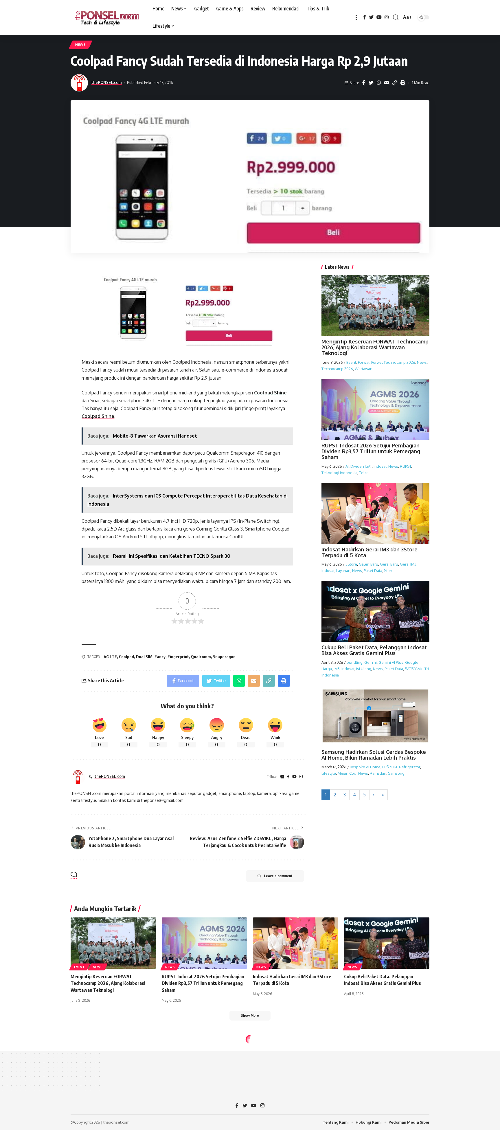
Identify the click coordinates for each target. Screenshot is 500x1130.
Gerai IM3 (408, 564)
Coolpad (126, 656)
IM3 (337, 668)
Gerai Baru (389, 564)
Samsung (396, 773)
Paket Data (373, 570)
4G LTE (110, 656)
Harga (326, 668)
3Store (351, 564)
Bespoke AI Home (365, 767)
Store (389, 570)
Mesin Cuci (347, 773)
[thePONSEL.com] (107, 17)
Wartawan (363, 368)
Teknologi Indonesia (339, 472)
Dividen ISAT (361, 466)
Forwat (364, 362)
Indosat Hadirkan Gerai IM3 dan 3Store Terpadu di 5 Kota (369, 552)
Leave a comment (278, 876)
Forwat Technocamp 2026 (393, 362)
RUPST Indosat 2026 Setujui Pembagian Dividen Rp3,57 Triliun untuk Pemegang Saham (370, 451)
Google (411, 662)
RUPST (405, 466)
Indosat (380, 466)
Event (351, 362)
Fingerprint (178, 656)
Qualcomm (201, 656)
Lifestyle (328, 773)
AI (347, 466)
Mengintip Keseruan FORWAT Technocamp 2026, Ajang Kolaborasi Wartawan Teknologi (375, 347)
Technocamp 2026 (337, 368)
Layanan (343, 570)
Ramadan (378, 773)
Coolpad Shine (270, 393)
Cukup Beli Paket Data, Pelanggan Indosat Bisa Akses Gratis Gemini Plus (374, 650)
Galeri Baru (368, 564)
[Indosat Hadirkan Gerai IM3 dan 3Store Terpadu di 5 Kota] (295, 943)
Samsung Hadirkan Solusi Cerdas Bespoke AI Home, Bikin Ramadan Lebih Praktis (373, 755)
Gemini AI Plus (390, 662)
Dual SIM (144, 656)
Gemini (370, 662)
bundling (355, 662)
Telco (364, 472)
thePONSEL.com (106, 82)
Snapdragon (224, 656)
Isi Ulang (363, 668)
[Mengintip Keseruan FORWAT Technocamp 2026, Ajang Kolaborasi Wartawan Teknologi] (113, 943)
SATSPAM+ (414, 668)
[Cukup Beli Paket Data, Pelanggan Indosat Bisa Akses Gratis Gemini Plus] (386, 943)
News (80, 44)
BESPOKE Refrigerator (401, 767)
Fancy (160, 656)
